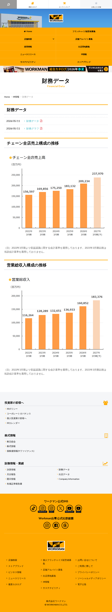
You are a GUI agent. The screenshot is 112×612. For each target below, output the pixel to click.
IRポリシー (12, 409)
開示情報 (11, 479)
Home (7, 97)
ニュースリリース (17, 578)
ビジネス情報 (14, 572)
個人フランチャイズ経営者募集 (57, 562)
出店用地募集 (49, 576)
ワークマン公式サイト (56, 18)
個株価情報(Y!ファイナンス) (20, 451)
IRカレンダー (13, 423)
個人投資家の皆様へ (16, 418)
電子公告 (82, 584)
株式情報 (11, 446)
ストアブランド (16, 566)
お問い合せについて (87, 560)
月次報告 (11, 474)
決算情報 (11, 469)
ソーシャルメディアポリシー (92, 578)
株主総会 (11, 441)
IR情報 (16, 97)
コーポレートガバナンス (19, 413)
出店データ (64, 474)
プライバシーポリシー (88, 572)
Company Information (69, 479)
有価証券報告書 (14, 483)
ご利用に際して (85, 566)
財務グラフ (32, 128)
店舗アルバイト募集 (53, 569)
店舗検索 (12, 560)
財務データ (32, 120)
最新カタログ (14, 584)
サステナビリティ (51, 588)
